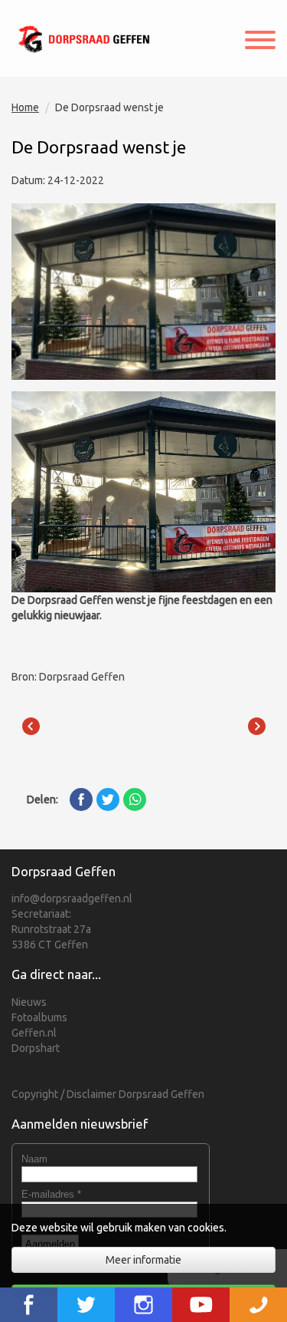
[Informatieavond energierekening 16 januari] (30, 726)
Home (25, 107)
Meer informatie (143, 1260)
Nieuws (29, 1002)
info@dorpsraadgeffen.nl (71, 898)
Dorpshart (35, 1048)
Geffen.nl (34, 1033)
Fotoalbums (39, 1017)
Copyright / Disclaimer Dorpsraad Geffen (107, 1094)
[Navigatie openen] (260, 41)
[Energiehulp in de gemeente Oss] (256, 726)
